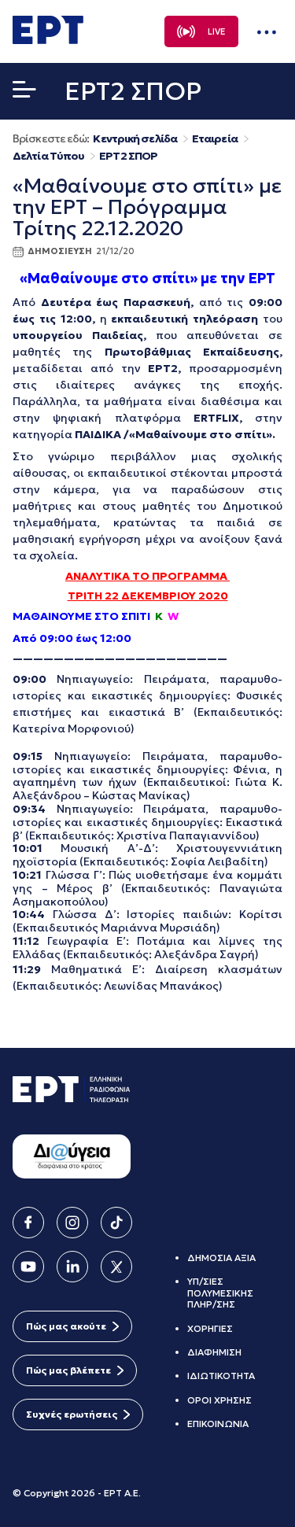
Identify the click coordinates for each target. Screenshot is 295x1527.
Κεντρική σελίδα (135, 139)
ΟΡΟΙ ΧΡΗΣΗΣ (219, 1400)
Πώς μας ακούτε (66, 1326)
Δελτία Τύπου (48, 156)
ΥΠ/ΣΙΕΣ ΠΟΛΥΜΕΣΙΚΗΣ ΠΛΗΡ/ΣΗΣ (220, 1292)
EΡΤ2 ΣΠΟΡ (128, 156)
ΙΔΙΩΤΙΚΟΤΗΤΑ (221, 1375)
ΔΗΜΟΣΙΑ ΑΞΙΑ (221, 1257)
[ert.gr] (48, 39)
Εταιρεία (215, 139)
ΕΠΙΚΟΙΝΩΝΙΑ (218, 1423)
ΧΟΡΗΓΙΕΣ (210, 1328)
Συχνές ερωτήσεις (71, 1414)
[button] (24, 93)
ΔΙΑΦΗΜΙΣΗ (214, 1352)
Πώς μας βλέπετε (68, 1370)
